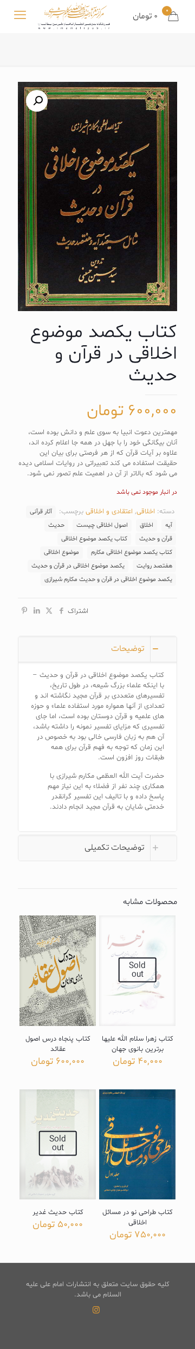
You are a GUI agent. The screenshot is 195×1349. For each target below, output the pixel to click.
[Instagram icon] (96, 1310)
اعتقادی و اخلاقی (109, 512)
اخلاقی (145, 512)
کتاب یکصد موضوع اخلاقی (94, 538)
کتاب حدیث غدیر (57, 1212)
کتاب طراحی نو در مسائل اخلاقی (137, 1218)
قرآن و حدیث (155, 538)
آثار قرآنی (41, 511)
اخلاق (146, 525)
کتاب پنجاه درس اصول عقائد (57, 1044)
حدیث (56, 525)
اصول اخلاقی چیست (102, 525)
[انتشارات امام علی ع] (74, 16)
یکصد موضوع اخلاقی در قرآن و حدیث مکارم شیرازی (108, 579)
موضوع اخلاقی (61, 552)
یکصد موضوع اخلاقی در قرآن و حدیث (78, 565)
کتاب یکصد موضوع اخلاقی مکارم (131, 552)
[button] (37, 101)
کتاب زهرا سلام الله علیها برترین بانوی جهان (137, 1044)
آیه (168, 525)
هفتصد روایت (154, 565)
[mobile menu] (20, 16)
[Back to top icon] (172, 1326)
